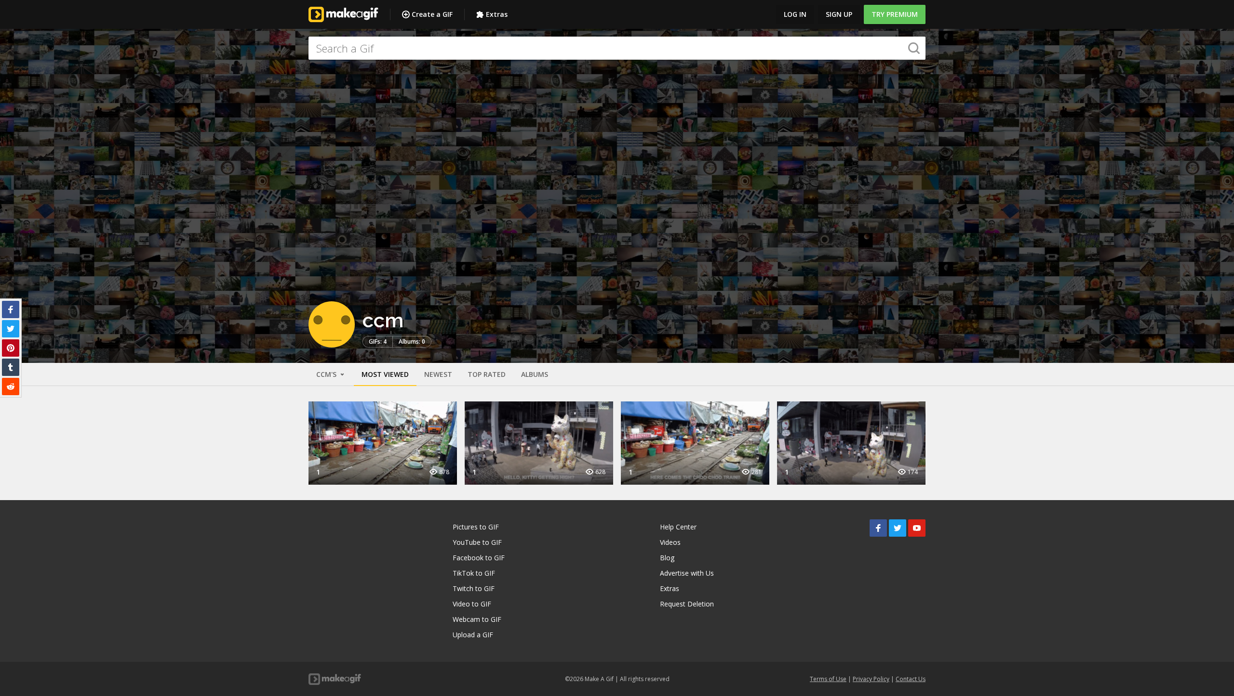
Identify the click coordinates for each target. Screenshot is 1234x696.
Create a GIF (432, 14)
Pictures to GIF (476, 526)
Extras (497, 14)
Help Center (678, 526)
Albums (534, 374)
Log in (795, 14)
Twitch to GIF (474, 588)
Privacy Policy (871, 679)
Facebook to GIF (479, 557)
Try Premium (895, 14)
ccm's (327, 374)
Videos (670, 542)
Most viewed (385, 374)
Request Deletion (687, 603)
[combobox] (617, 48)
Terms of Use (828, 679)
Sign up (839, 14)
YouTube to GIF (477, 542)
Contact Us (911, 679)
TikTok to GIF (474, 573)
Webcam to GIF (477, 619)
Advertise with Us (687, 573)
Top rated (487, 374)
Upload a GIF (473, 634)
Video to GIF (472, 603)
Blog (667, 557)
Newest (438, 374)
